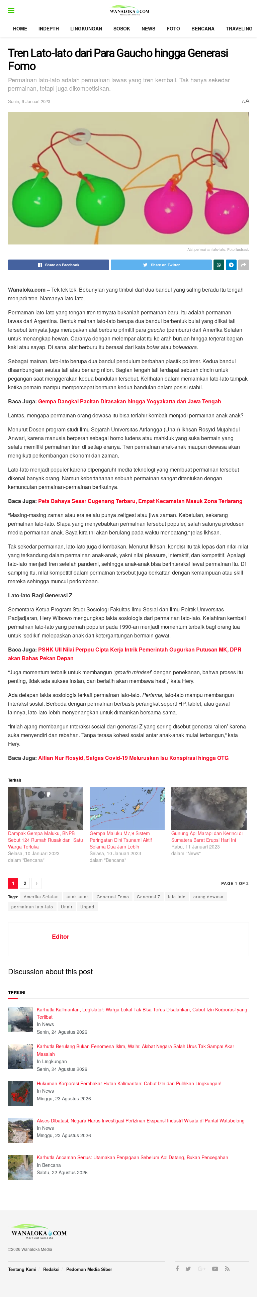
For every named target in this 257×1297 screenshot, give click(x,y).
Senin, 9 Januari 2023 (29, 101)
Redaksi (51, 1269)
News (148, 28)
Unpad (87, 906)
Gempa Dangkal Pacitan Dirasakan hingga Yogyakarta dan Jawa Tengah (129, 401)
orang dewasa (208, 896)
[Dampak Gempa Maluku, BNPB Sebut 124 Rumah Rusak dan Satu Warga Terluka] (45, 808)
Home (20, 28)
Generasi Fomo (113, 896)
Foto (173, 28)
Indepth (48, 28)
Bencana (203, 28)
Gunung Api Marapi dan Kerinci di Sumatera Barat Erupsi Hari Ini (207, 836)
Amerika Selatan (41, 896)
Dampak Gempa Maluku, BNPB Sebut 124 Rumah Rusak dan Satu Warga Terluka (45, 840)
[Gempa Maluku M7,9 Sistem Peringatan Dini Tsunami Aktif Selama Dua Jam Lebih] (127, 808)
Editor (60, 936)
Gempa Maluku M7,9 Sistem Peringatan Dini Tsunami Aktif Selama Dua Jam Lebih (121, 840)
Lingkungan (86, 28)
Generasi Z (148, 896)
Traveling (239, 28)
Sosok (121, 28)
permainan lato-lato (32, 906)
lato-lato (177, 896)
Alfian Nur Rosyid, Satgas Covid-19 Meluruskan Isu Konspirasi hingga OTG (133, 758)
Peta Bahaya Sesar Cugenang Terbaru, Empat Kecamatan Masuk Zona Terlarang (140, 501)
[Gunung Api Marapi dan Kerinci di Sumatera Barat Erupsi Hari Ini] (208, 808)
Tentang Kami (22, 1269)
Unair (67, 906)
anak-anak (78, 896)
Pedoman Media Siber (89, 1269)
